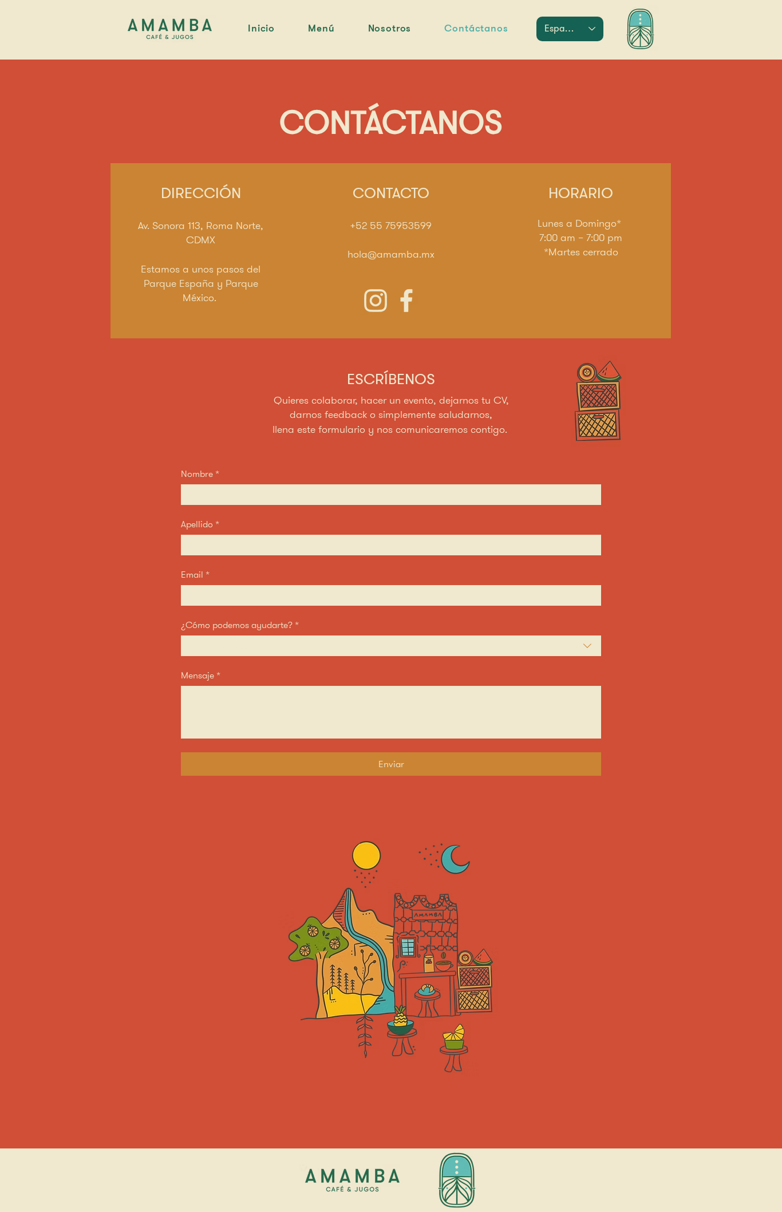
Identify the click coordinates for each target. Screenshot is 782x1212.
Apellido (200, 524)
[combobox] (391, 645)
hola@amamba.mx (391, 254)
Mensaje (200, 675)
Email (195, 575)
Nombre (200, 474)
